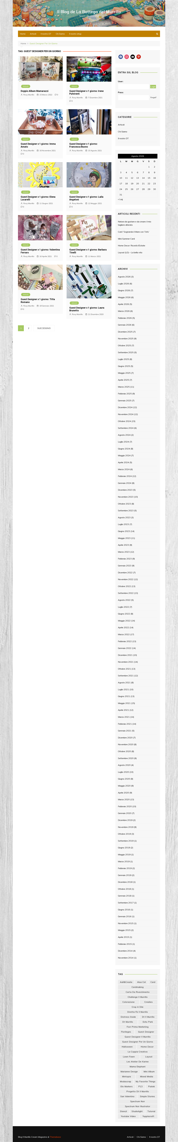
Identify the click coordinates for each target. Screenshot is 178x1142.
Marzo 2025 (124, 386)
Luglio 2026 (123, 283)
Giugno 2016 (124, 909)
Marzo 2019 (124, 861)
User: (120, 81)
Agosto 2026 (124, 276)
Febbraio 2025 (125, 393)
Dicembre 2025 (125, 331)
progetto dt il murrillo (137, 1091)
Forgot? (153, 97)
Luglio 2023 (123, 524)
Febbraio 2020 (125, 806)
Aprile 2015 (123, 937)
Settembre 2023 (126, 510)
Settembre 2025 (126, 352)
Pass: (121, 92)
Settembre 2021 (126, 675)
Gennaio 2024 (124, 483)
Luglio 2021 (123, 689)
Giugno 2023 (124, 531)
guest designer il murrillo (138, 1037)
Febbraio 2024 (125, 476)
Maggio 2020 (124, 785)
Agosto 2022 (124, 600)
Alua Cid (141, 982)
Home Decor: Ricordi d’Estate (131, 245)
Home (23, 34)
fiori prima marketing (138, 1027)
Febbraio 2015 (125, 944)
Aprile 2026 (123, 304)
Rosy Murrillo (28, 95)
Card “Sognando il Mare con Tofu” (133, 231)
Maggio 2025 (124, 373)
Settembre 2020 (126, 758)
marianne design (129, 1071)
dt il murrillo (148, 1017)
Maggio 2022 (124, 620)
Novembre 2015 (125, 923)
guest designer (146, 1032)
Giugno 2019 (124, 847)
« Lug (120, 199)
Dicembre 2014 (125, 950)
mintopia (126, 1076)
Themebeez (55, 1137)
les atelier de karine (138, 1061)
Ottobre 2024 (124, 421)
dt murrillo (127, 1022)
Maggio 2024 (124, 455)
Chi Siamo (60, 34)
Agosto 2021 (124, 682)
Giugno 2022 (124, 613)
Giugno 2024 (124, 448)
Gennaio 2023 (124, 565)
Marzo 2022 (124, 634)
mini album (149, 1071)
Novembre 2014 (125, 957)
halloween (127, 1046)
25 (126, 189)
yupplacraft (148, 1116)
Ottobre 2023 (124, 503)
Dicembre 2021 (125, 655)
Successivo (44, 328)
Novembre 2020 (125, 744)
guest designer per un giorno (137, 1042)
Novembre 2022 (125, 579)
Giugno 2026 (124, 290)
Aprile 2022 (123, 627)
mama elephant (138, 1066)
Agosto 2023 (124, 517)
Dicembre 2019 (125, 820)
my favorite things (145, 1081)
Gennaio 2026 (124, 324)
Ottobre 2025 (124, 345)
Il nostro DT (46, 34)
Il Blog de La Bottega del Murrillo (89, 11)
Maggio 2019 (124, 854)
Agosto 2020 (124, 765)
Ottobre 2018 (124, 889)
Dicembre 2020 (125, 737)
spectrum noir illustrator (137, 1106)
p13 (140, 1086)
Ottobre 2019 (124, 834)
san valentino (127, 1096)
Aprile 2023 (123, 545)
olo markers (126, 1086)
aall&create (126, 982)
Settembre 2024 (126, 428)
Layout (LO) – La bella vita (130, 252)
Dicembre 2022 (125, 572)
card (153, 982)
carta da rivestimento (138, 992)
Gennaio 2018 (124, 895)
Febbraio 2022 (125, 641)
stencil (123, 1111)
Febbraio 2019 (125, 868)
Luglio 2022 (123, 607)
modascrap (125, 1081)
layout (148, 1056)
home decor (147, 1046)
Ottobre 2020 (124, 751)
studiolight (137, 1111)
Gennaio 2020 (124, 813)
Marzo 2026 (124, 311)
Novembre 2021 (125, 662)
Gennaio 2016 (124, 916)
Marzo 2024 (124, 469)
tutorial (151, 1111)
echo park (148, 1022)
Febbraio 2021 (125, 724)
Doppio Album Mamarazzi (34, 91)
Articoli (33, 34)
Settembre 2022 (126, 593)
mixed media (146, 1076)
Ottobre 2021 (124, 668)
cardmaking (138, 987)
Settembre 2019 (126, 840)
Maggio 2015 (124, 930)
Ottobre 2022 (124, 586)
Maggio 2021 (124, 703)
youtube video (128, 1116)
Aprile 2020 (123, 792)
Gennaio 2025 (124, 400)
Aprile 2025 (123, 380)
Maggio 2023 (124, 538)
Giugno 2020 (124, 778)
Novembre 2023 (125, 496)
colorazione (128, 1002)
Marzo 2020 (124, 799)
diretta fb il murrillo (137, 1012)
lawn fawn (129, 1056)
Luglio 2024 (123, 441)
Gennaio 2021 (124, 730)
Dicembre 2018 (125, 882)
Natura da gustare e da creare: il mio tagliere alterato (134, 223)
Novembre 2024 (125, 414)
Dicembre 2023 (125, 490)
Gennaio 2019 (124, 875)
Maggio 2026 (124, 297)
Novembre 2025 (125, 338)
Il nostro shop (75, 34)
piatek (151, 1086)
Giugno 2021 (124, 696)
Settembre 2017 (126, 902)
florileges (126, 1032)
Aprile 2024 (123, 462)
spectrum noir (137, 1101)
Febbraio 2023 (125, 558)
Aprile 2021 (123, 710)
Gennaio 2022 (124, 648)
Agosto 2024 (124, 435)
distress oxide (128, 1017)
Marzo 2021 (124, 717)
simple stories (147, 1096)
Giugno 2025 (124, 366)
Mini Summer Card (126, 238)
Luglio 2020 (123, 772)
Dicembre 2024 (125, 407)
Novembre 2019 (125, 827)
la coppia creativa (138, 1051)
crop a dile (137, 1007)
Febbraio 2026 (125, 318)
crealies (148, 1002)
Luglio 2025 (123, 359)
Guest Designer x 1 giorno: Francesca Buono (83, 145)
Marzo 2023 (124, 552)
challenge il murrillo (138, 997)
